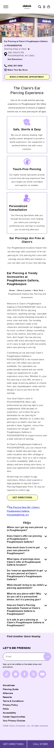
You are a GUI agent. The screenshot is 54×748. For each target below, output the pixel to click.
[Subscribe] (47, 656)
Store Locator (24, 290)
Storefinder (9, 685)
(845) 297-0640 (15, 66)
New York (39, 290)
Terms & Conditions (13, 700)
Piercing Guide (10, 689)
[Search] (39, 6)
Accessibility (9, 712)
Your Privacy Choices (14, 720)
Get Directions (15, 59)
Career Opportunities (14, 716)
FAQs (6, 708)
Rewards (7, 696)
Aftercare (8, 693)
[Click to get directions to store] (27, 515)
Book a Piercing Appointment (27, 77)
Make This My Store (18, 70)
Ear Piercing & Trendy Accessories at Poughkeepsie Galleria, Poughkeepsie (23, 279)
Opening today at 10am (15, 49)
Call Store (40, 744)
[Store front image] (27, 28)
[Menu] (6, 7)
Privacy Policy (10, 704)
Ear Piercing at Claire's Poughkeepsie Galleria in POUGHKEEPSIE (26, 43)
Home (12, 290)
